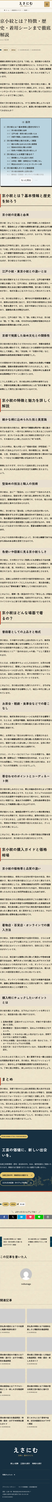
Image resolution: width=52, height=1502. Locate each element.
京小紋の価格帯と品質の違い (22, 171)
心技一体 (9, 1491)
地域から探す (37, 1463)
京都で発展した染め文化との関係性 (24, 137)
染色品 (13, 50)
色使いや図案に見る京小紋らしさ (24, 150)
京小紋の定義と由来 (19, 130)
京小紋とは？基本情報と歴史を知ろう (23, 126)
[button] (4, 1217)
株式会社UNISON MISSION (22, 1491)
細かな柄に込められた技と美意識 (24, 144)
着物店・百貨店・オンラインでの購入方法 (27, 174)
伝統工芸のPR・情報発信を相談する (17, 1175)
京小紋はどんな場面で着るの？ (20, 154)
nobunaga (26, 1283)
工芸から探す (25, 1463)
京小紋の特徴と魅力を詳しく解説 (21, 140)
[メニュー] (47, 4)
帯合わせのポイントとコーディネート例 (26, 164)
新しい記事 (14, 1463)
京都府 (6, 50)
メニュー (47, 4)
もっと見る (26, 180)
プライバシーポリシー (9, 1487)
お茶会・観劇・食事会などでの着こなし (26, 161)
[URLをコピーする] (48, 1217)
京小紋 (22, 1204)
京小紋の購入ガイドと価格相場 (20, 167)
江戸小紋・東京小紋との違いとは (24, 133)
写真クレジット (7, 1475)
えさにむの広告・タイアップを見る (17, 1182)
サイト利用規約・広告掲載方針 (28, 1487)
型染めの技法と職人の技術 (21, 147)
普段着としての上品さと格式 (22, 157)
